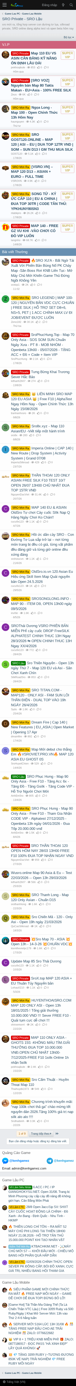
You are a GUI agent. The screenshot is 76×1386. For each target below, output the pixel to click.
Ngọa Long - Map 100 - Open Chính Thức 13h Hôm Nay (34, 113)
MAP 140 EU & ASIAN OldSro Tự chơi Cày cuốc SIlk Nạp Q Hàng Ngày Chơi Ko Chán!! (40, 513)
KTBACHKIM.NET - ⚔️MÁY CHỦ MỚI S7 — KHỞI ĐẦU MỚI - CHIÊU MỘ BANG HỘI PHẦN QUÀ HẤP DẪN (41, 1251)
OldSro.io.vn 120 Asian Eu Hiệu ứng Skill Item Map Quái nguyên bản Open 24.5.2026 (42, 577)
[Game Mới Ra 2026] (63, 5)
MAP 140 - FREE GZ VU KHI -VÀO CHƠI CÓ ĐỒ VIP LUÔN (34, 231)
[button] (4, 5)
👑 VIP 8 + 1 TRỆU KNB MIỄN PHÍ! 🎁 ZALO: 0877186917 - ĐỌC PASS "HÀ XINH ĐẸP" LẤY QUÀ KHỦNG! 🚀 (41, 1343)
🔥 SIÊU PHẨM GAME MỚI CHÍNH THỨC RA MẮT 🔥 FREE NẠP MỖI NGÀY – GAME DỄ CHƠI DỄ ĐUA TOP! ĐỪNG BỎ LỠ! (40, 1293)
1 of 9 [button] (22, 1133)
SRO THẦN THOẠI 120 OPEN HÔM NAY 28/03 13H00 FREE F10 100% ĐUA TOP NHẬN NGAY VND (42, 851)
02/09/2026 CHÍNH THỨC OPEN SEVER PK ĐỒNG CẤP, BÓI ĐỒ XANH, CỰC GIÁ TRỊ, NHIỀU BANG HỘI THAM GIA (40, 1266)
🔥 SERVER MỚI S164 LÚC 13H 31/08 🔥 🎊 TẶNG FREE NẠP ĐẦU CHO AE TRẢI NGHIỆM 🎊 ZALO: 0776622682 (40, 1328)
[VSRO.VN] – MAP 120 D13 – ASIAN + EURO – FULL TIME (32, 172)
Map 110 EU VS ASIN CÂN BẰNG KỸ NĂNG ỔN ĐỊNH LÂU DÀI (34, 58)
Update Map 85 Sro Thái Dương (36, 961)
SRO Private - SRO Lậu (22, 19)
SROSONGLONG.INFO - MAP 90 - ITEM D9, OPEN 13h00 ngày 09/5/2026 (41, 604)
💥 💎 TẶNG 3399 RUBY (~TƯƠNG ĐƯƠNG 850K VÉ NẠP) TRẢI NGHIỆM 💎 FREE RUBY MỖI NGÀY (41, 1359)
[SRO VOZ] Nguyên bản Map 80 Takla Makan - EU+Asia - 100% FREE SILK (41, 85)
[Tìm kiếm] (71, 5)
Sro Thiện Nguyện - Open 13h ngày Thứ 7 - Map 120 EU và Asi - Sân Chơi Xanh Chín (42, 668)
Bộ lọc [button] (68, 37)
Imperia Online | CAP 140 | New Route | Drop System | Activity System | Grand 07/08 (42, 453)
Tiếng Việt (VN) (15, 1381)
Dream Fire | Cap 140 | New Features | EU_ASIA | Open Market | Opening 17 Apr (42, 727)
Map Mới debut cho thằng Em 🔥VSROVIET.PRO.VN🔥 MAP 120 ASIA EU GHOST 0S (42, 754)
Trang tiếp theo (40, 1133)
